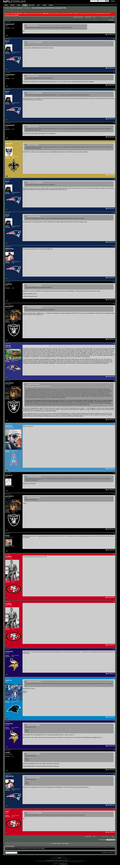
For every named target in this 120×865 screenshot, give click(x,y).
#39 (114, 423)
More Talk (31, 5)
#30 (114, 123)
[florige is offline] (8, 542)
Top (114, 839)
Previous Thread (56, 843)
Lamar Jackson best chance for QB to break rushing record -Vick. (49, 8)
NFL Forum (27, 8)
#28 (114, 72)
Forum (7, 8)
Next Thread (65, 843)
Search (44, 5)
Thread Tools (111, 20)
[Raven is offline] (8, 47)
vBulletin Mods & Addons (63, 860)
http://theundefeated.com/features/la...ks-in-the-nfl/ (36, 346)
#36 (114, 304)
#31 (114, 141)
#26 (114, 21)
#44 (114, 601)
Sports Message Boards (17, 8)
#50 (114, 809)
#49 (114, 773)
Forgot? (113, 1)
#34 (114, 246)
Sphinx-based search (63, 864)
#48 (114, 750)
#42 (114, 533)
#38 (114, 380)
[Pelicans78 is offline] (8, 151)
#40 (114, 473)
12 (107, 17)
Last (112, 17)
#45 (114, 649)
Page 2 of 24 (88, 17)
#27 (114, 38)
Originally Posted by (33, 25)
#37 (114, 343)
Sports (25, 5)
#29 (114, 89)
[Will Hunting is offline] (9, 256)
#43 (114, 554)
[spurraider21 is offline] (13, 315)
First (94, 17)
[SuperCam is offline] (13, 692)
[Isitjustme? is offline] (8, 482)
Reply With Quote (111, 34)
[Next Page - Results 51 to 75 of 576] (110, 17)
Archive (111, 852)
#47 (114, 721)
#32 (114, 179)
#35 (114, 281)
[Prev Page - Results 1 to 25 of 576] (97, 17)
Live (38, 5)
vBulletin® (59, 857)
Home (6, 5)
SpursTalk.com (105, 852)
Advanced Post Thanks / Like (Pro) (52, 860)
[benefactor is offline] (13, 439)
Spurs (18, 5)
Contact (51, 5)
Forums (12, 5)
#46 (114, 677)
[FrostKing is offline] (12, 570)
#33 (114, 212)
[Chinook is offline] (13, 354)
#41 (114, 493)
